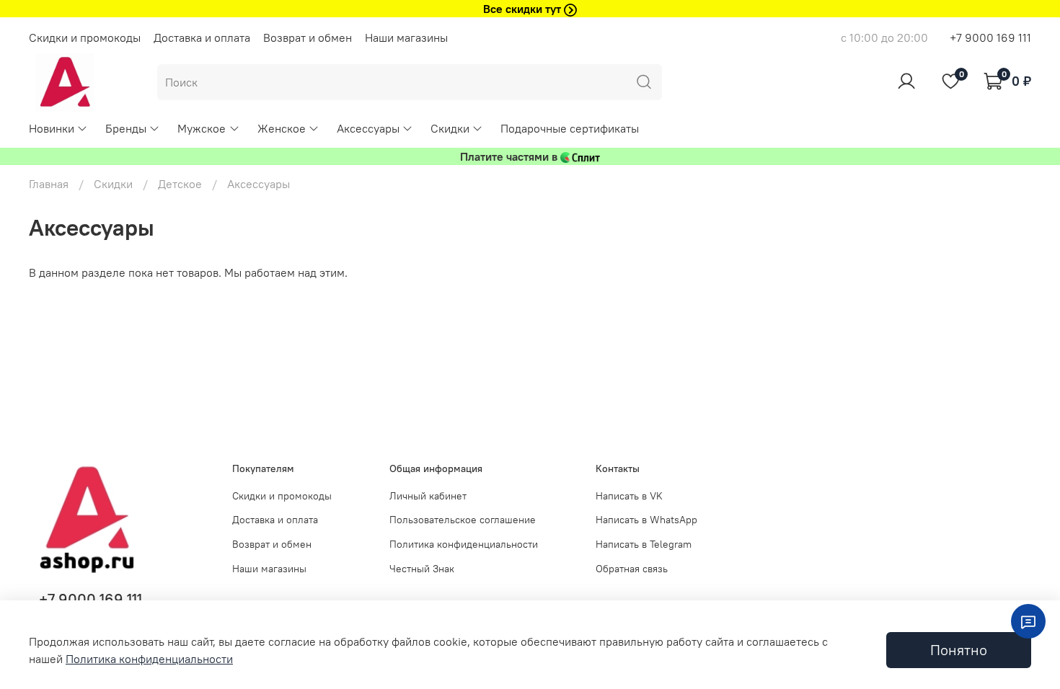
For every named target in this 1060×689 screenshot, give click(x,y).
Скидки (449, 128)
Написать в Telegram (644, 544)
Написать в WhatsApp (646, 519)
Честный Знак (421, 568)
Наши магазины (406, 37)
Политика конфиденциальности (463, 544)
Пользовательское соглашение (462, 519)
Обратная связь (632, 568)
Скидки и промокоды (85, 37)
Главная (49, 184)
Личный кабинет (428, 495)
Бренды (125, 128)
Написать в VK (629, 495)
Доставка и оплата (202, 37)
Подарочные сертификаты (569, 128)
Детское (180, 184)
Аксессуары (368, 128)
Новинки (51, 128)
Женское (281, 128)
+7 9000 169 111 (990, 37)
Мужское (201, 128)
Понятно (958, 650)
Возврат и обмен (307, 37)
